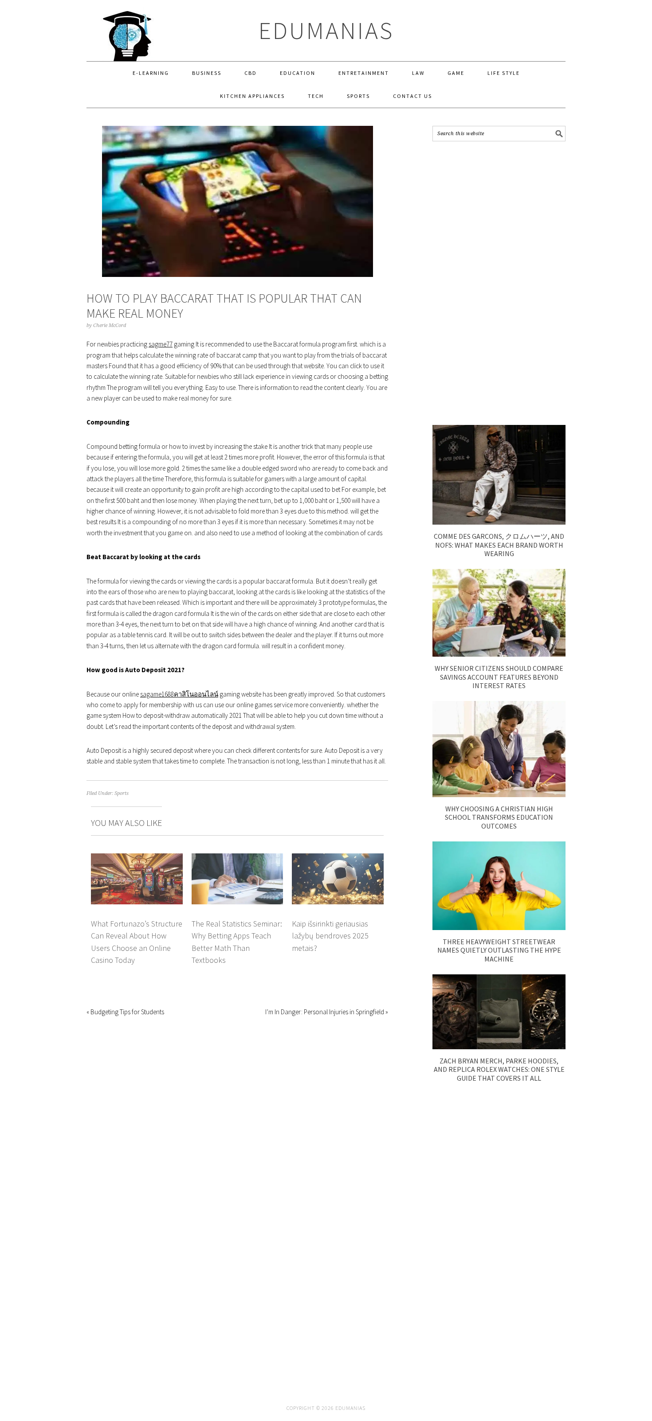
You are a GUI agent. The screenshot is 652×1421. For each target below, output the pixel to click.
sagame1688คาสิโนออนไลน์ (179, 694)
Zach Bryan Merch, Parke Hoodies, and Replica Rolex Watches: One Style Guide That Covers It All (499, 1069)
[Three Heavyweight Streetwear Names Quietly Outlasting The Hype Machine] (499, 927)
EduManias (326, 30)
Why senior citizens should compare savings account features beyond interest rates (499, 676)
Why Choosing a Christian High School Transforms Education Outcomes (499, 817)
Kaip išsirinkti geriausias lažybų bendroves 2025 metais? (330, 936)
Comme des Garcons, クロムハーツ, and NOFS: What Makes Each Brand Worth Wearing (499, 544)
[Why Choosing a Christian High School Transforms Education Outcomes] (499, 794)
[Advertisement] (499, 283)
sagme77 (161, 344)
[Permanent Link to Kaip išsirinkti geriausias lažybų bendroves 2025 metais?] (338, 858)
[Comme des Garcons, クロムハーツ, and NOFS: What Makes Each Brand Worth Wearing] (499, 522)
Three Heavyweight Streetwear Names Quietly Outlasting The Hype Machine (499, 950)
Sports (121, 793)
